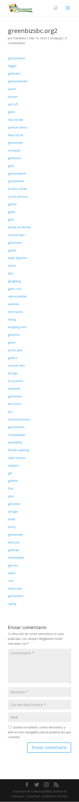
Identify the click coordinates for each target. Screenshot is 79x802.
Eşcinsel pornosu (19, 419)
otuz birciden (16, 235)
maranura (19, 38)
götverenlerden (18, 81)
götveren (14, 335)
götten (12, 204)
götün (12, 342)
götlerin (13, 481)
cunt (11, 581)
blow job (13, 542)
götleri (12, 250)
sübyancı (13, 465)
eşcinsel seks (16, 365)
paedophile (15, 442)
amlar (11, 519)
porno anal (15, 350)
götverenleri (15, 596)
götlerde (13, 550)
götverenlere (16, 181)
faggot (12, 66)
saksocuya (15, 588)
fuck (10, 488)
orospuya (56, 38)
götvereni (14, 504)
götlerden (14, 73)
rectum (12, 97)
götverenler (15, 143)
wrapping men (17, 327)
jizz (10, 412)
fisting (12, 319)
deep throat (15, 135)
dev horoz (14, 404)
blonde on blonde (19, 227)
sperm (12, 89)
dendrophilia (16, 557)
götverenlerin (16, 58)
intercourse (15, 312)
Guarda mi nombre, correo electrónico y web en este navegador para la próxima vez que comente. (39, 732)
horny (11, 527)
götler (12, 212)
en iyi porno (15, 381)
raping (12, 604)
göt (10, 473)
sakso (12, 573)
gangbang (14, 281)
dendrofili (14, 389)
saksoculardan (17, 296)
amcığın (13, 512)
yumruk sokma (17, 127)
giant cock (14, 289)
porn (11, 496)
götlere (12, 358)
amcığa (12, 373)
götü (11, 166)
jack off (13, 104)
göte (11, 219)
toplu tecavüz (17, 458)
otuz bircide (15, 120)
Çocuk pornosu (18, 196)
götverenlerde (17, 173)
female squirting (18, 450)
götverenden (16, 427)
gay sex (13, 565)
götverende (15, 534)
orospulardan (16, 435)
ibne (10, 273)
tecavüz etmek (17, 189)
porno (12, 266)
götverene (14, 158)
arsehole (13, 304)
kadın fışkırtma (17, 258)
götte (11, 112)
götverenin (15, 243)
